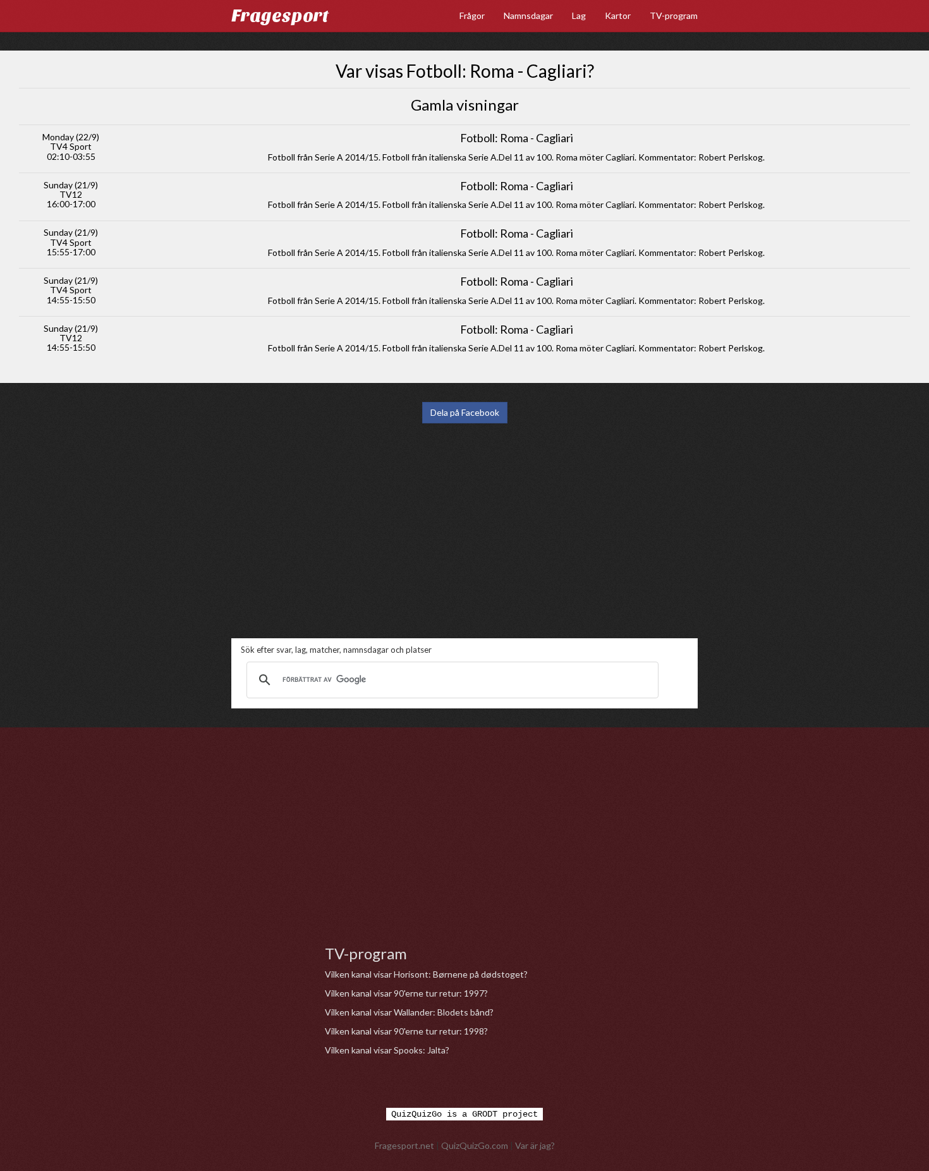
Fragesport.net (404, 1145)
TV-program (674, 15)
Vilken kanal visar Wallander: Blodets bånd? (409, 1012)
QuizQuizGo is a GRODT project (464, 1114)
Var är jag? (535, 1145)
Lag (579, 15)
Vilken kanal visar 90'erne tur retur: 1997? (406, 993)
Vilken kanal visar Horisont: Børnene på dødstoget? (426, 974)
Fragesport (280, 16)
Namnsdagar (528, 15)
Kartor (618, 15)
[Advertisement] (464, 530)
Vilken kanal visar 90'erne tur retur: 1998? (406, 1031)
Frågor (472, 15)
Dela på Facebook (464, 412)
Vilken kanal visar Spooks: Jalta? (387, 1050)
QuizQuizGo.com (474, 1145)
